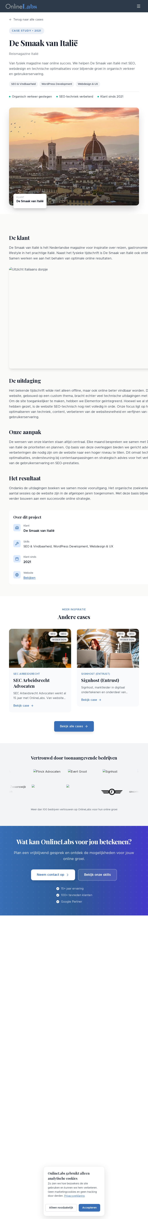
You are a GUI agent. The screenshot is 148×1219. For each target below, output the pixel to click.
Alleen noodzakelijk (61, 1207)
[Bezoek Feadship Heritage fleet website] (116, 792)
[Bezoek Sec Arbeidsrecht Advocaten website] (85, 792)
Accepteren (89, 1207)
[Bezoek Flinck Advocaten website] (32, 776)
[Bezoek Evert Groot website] (67, 776)
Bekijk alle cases (71, 726)
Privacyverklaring (74, 1196)
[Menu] (138, 6)
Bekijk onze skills (97, 874)
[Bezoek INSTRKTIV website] (50, 792)
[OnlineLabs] (21, 6)
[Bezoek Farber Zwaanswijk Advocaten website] (15, 792)
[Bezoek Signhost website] (102, 776)
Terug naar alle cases (28, 19)
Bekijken (29, 577)
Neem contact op (50, 874)
